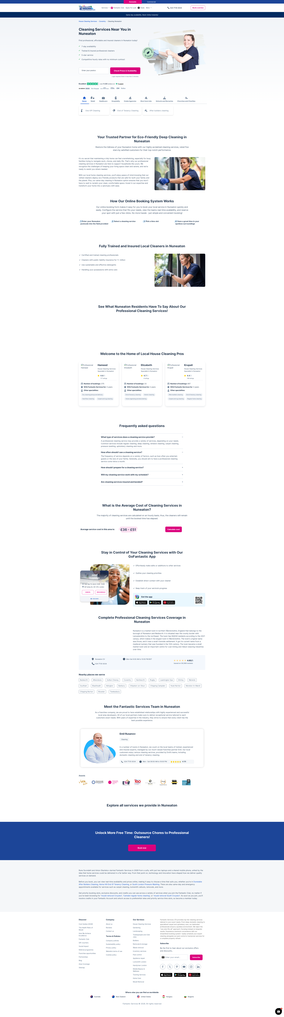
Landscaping (137, 931)
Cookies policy (111, 955)
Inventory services (139, 951)
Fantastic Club (119, 8)
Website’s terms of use (114, 951)
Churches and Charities (186, 101)
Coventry (127, 680)
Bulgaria (191, 997)
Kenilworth (140, 680)
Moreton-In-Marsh (193, 686)
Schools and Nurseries (164, 101)
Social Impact (84, 946)
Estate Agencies (130, 101)
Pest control (137, 955)
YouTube (184, 966)
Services (105, 8)
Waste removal (138, 947)
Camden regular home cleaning (136, 896)
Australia (97, 997)
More (148, 8)
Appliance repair (139, 958)
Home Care (137, 978)
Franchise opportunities (87, 953)
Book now (142, 848)
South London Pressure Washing (145, 884)
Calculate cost (173, 529)
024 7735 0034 (176, 8)
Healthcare (103, 101)
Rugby (152, 680)
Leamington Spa (166, 680)
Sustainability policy (113, 944)
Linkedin (198, 966)
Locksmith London (139, 962)
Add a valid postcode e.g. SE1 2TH (91, 82)
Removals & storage (140, 944)
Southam (83, 686)
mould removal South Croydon (167, 896)
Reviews (109, 928)
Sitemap (82, 967)
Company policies (112, 941)
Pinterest (177, 966)
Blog (80, 960)
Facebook (162, 966)
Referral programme (86, 950)
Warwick (192, 680)
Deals (142, 8)
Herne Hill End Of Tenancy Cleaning (114, 884)
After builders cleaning (159, 110)
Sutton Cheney (113, 680)
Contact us (110, 931)
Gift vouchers (83, 943)
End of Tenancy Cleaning (127, 110)
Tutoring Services (139, 975)
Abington (109, 686)
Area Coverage (84, 964)
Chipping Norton (86, 692)
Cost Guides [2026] (86, 924)
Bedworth (84, 680)
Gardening (136, 928)
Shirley (181, 680)
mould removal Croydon (111, 896)
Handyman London (140, 965)
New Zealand (120, 997)
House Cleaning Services (88, 21)
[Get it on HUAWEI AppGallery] (169, 602)
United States (146, 997)
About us (109, 924)
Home (84, 101)
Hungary (169, 997)
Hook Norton (176, 686)
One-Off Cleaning (92, 110)
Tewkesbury (115, 692)
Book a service (197, 8)
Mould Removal (138, 982)
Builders (136, 940)
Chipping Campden (157, 686)
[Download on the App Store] (141, 602)
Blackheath (96, 686)
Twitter (170, 966)
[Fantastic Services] (87, 7)
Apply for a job (131, 8)
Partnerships (83, 957)
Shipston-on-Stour (137, 686)
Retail (93, 101)
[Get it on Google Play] (155, 602)
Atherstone (97, 680)
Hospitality (116, 101)
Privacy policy (111, 948)
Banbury (121, 686)
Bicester (101, 692)
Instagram (191, 966)
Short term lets (146, 101)
